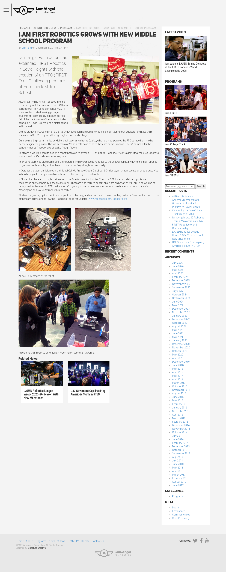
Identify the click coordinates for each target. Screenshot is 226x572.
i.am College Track (175, 144)
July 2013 (177, 460)
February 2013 (180, 478)
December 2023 (181, 308)
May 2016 (177, 400)
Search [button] (201, 186)
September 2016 (181, 390)
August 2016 (179, 393)
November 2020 (181, 347)
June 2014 (178, 439)
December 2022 (181, 319)
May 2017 (177, 375)
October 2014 (179, 432)
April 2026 (177, 273)
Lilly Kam (27, 47)
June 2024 (178, 301)
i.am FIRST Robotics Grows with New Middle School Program (87, 37)
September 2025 (181, 287)
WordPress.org (180, 518)
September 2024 (181, 298)
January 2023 (179, 315)
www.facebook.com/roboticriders (108, 198)
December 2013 (181, 446)
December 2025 (181, 280)
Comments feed (181, 514)
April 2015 (177, 414)
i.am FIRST (171, 113)
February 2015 (180, 421)
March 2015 (179, 418)
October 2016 (179, 386)
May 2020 (177, 354)
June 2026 (178, 266)
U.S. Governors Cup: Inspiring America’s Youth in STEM (88, 392)
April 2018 (177, 372)
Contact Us (98, 541)
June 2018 (178, 365)
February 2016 (180, 404)
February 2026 (180, 276)
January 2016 (179, 407)
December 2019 (181, 361)
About (29, 541)
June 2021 (178, 333)
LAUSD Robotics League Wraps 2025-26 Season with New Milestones (41, 394)
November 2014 (181, 428)
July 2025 (177, 291)
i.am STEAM (172, 175)
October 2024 (179, 294)
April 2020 (177, 358)
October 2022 (179, 322)
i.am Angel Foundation (33, 28)
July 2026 (177, 262)
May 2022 (177, 329)
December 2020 (181, 344)
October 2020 (179, 351)
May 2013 (177, 467)
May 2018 (177, 368)
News (53, 28)
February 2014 (180, 442)
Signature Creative (37, 548)
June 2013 (178, 464)
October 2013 (179, 450)
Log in (175, 507)
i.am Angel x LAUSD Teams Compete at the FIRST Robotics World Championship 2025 (185, 67)
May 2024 (177, 305)
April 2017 (177, 379)
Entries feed (178, 511)
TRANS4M (73, 541)
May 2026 (177, 269)
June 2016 (178, 397)
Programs (66, 28)
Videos (61, 541)
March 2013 (179, 474)
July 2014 (177, 435)
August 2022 (179, 326)
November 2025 (181, 284)
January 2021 (179, 340)
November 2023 (181, 312)
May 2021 (177, 337)
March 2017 (179, 382)
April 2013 (177, 471)
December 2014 (181, 425)
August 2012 (179, 481)
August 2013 (179, 457)
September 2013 (181, 453)
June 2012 (178, 485)
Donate (85, 541)
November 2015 (181, 411)
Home (20, 541)
